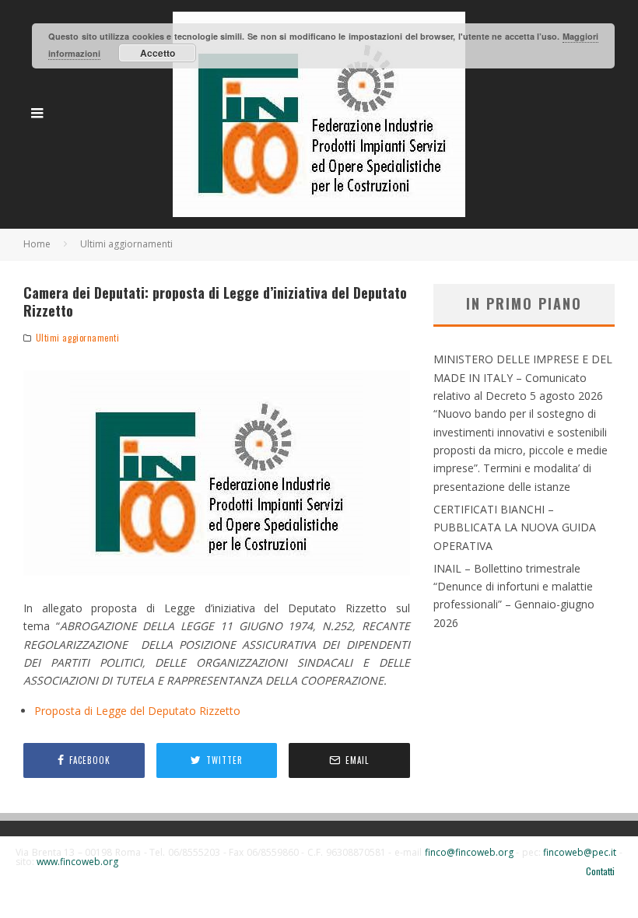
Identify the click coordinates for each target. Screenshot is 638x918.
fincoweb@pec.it (579, 852)
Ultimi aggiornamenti (78, 337)
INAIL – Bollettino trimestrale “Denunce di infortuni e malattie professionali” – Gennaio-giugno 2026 (513, 595)
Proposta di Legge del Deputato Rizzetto (137, 710)
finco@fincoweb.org (469, 852)
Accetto (157, 53)
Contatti (600, 871)
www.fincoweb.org (77, 861)
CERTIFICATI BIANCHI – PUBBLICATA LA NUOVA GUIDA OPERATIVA (514, 527)
